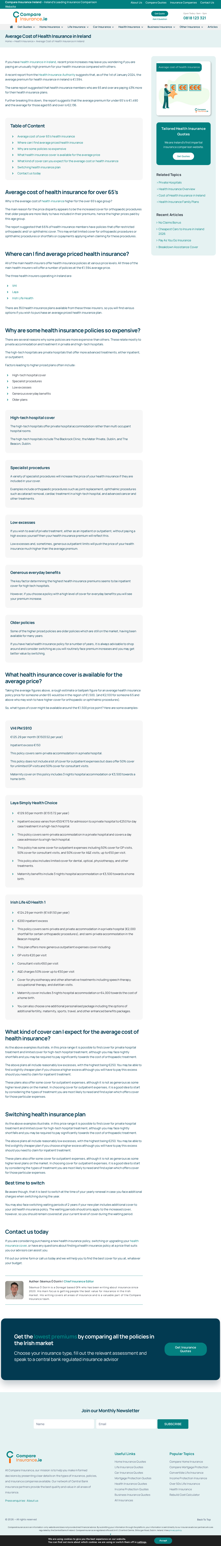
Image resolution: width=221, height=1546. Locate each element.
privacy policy (175, 1530)
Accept (163, 1540)
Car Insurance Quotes (129, 1473)
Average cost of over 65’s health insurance (46, 136)
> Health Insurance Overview (175, 189)
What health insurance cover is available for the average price (58, 155)
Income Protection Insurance (188, 1478)
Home (8, 41)
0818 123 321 (194, 18)
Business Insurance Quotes (132, 1495)
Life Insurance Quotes (129, 1467)
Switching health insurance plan (39, 167)
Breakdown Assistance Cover (178, 247)
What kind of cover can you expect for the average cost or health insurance (67, 161)
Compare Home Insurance (186, 1461)
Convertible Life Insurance (187, 1473)
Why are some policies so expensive (41, 149)
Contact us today (29, 173)
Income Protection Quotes (131, 1489)
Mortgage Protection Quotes (133, 1478)
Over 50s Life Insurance (185, 1484)
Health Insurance (23, 41)
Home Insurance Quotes (130, 1461)
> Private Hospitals (169, 182)
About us (32, 1500)
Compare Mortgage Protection (189, 1467)
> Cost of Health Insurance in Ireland (180, 195)
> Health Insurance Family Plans (177, 202)
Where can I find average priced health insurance (50, 143)
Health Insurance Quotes (131, 1484)
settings (141, 1542)
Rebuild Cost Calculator (185, 1495)
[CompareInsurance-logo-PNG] (30, 12)
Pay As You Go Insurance (174, 240)
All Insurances (124, 1500)
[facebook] (110, 1535)
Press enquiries (15, 1500)
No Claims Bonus (169, 222)
